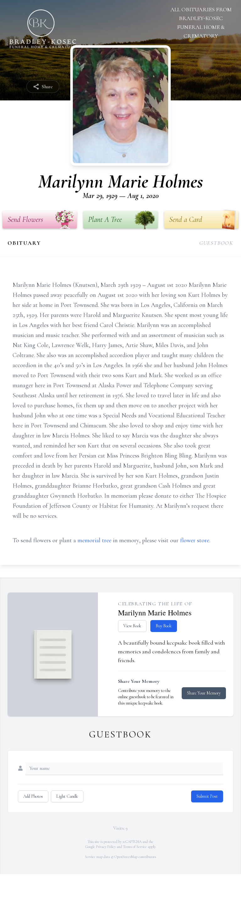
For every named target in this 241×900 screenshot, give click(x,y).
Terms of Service (135, 846)
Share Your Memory (204, 693)
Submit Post (207, 796)
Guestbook (216, 242)
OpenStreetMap (126, 856)
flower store (194, 540)
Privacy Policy (106, 846)
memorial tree (94, 540)
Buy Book (164, 626)
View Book (132, 626)
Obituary (24, 242)
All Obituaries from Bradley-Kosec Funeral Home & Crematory (201, 22)
